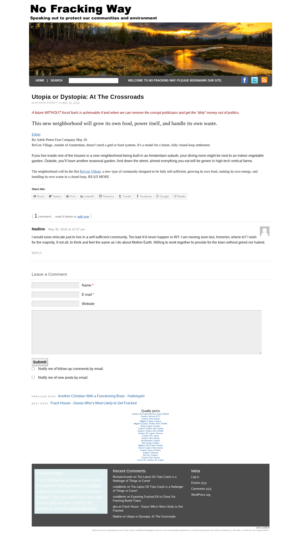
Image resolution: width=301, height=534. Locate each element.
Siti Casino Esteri (150, 443)
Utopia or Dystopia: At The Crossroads (151, 516)
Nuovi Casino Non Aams (150, 448)
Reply (37, 253)
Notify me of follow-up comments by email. (71, 369)
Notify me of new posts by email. (63, 377)
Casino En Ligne (150, 435)
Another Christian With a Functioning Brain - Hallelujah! (101, 396)
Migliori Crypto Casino (151, 421)
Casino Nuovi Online (150, 450)
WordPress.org (200, 494)
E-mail (88, 294)
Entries (199, 482)
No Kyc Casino (150, 455)
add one (83, 216)
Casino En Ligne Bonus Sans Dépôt (150, 414)
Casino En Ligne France (150, 433)
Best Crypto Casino (150, 426)
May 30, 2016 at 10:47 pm (66, 229)
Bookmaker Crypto (150, 440)
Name (87, 285)
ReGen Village (90, 171)
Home (40, 80)
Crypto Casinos (150, 452)
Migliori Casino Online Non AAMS (150, 423)
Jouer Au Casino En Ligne (150, 460)
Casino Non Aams (150, 419)
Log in (195, 477)
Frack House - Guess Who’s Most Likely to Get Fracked (93, 403)
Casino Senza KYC (150, 416)
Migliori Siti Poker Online (150, 445)
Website (88, 304)
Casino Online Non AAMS (150, 431)
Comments (201, 488)
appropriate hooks (83, 508)
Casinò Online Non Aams (150, 428)
